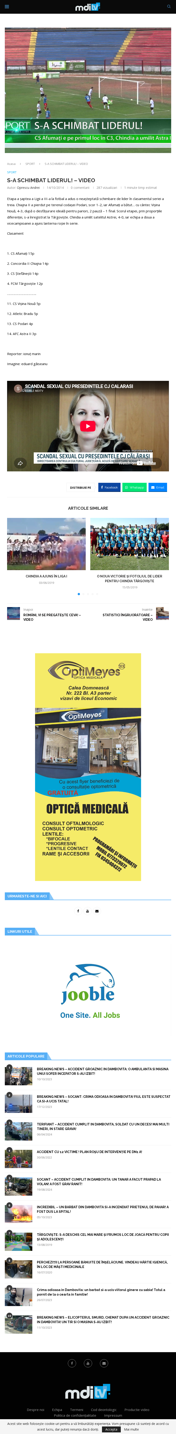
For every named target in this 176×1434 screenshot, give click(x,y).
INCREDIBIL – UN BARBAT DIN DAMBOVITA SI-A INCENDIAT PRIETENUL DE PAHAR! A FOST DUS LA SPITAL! (103, 1209)
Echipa (57, 1409)
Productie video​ (136, 1409)
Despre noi (35, 1409)
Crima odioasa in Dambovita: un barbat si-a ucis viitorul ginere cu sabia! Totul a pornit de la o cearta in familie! (101, 1292)
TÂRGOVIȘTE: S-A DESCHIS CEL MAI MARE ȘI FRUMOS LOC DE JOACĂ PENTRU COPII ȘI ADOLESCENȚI (103, 1237)
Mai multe (131, 1429)
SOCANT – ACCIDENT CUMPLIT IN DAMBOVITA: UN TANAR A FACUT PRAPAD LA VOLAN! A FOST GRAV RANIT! (99, 1182)
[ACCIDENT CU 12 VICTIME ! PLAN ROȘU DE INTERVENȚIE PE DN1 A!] (18, 1159)
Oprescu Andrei (28, 187)
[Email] (104, 1363)
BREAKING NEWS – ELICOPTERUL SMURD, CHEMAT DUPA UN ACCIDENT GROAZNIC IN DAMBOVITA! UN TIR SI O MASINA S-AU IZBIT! (103, 1320)
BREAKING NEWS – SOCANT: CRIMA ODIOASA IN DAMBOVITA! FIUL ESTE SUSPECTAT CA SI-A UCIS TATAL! (103, 1099)
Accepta (111, 1429)
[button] (13, 556)
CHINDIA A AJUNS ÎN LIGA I (46, 576)
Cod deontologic (104, 1409)
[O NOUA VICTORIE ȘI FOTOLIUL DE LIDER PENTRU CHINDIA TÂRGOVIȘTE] (129, 544)
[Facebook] (72, 1363)
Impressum (113, 1415)
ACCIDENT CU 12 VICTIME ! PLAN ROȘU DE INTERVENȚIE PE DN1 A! (89, 1152)
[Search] (169, 7)
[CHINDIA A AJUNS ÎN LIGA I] (46, 544)
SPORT (30, 164)
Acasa (11, 164)
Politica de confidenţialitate (75, 1415)
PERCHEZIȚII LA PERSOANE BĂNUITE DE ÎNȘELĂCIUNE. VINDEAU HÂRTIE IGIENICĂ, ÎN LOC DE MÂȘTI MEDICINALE (102, 1264)
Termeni (76, 1409)
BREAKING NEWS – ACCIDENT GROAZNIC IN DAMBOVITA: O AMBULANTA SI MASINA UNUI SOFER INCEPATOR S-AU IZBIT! (102, 1071)
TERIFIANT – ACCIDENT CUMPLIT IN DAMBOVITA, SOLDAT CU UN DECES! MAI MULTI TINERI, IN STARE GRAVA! (103, 1126)
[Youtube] (88, 1363)
